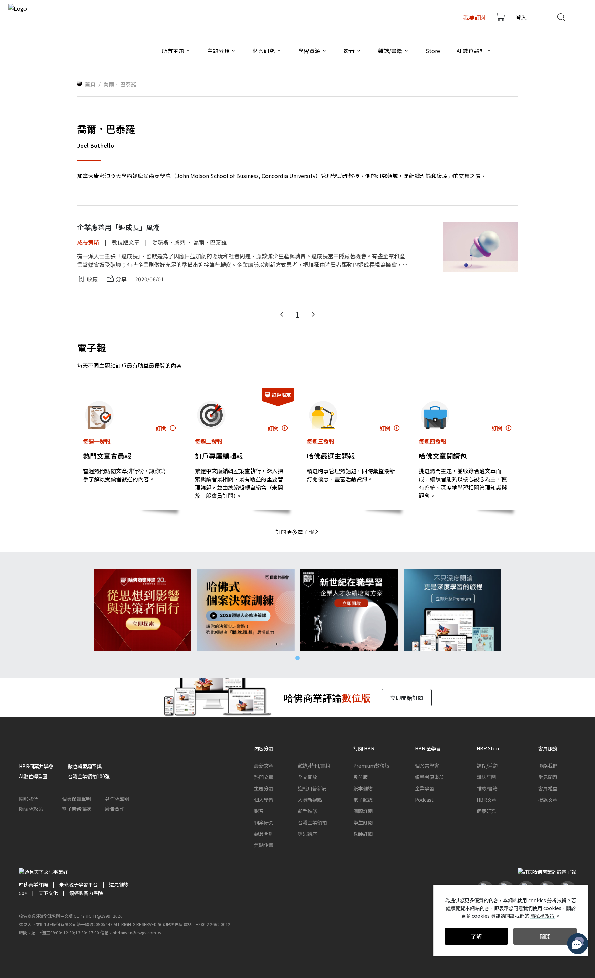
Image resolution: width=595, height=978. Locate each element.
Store (433, 50)
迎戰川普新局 (312, 788)
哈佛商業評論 (33, 884)
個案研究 (263, 822)
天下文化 (48, 892)
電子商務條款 (76, 808)
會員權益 (547, 788)
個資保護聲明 (76, 798)
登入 (521, 17)
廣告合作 (114, 808)
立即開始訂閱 (406, 698)
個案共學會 (427, 765)
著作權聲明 (117, 798)
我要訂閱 (474, 17)
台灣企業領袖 (312, 822)
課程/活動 (487, 765)
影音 (259, 811)
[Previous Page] (282, 314)
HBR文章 (487, 799)
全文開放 (307, 776)
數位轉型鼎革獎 (85, 766)
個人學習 (263, 799)
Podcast (424, 799)
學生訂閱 (363, 822)
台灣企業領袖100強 (89, 776)
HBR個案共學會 (36, 766)
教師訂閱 (363, 833)
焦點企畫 (263, 845)
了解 (476, 936)
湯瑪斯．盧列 (168, 242)
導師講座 (307, 833)
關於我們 (28, 798)
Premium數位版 (371, 765)
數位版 (360, 776)
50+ (23, 892)
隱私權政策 (31, 808)
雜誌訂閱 (486, 776)
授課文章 (547, 799)
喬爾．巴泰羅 (210, 242)
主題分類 (263, 788)
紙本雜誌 (363, 788)
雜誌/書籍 (487, 788)
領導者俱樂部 (429, 776)
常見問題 (547, 776)
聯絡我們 (547, 765)
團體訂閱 (363, 811)
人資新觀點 (310, 799)
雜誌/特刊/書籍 (314, 765)
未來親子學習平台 (78, 884)
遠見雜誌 (118, 884)
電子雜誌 (363, 799)
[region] (297, 610)
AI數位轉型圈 (33, 776)
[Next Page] (313, 314)
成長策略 (88, 242)
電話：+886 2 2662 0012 (207, 924)
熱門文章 (263, 776)
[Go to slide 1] (297, 658)
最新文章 (263, 765)
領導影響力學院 (86, 892)
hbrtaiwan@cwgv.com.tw (137, 932)
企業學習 (424, 788)
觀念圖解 (263, 833)
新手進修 (307, 811)
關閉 (545, 936)
